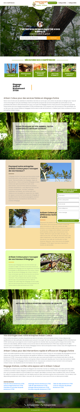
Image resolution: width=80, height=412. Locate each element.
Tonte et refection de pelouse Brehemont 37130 (62, 386)
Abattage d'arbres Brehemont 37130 (39, 384)
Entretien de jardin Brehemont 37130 (39, 389)
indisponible (32, 405)
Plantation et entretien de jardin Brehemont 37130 (13, 388)
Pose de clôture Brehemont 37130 (14, 384)
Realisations (52, 3)
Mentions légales (45, 410)
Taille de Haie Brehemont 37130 (37, 385)
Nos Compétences (9, 3)
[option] (10, 70)
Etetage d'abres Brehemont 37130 (38, 387)
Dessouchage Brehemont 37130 (13, 385)
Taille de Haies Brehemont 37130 (63, 384)
